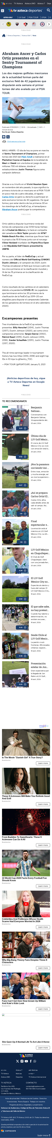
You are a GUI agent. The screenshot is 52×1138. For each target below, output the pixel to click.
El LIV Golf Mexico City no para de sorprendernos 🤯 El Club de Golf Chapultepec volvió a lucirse (39, 580)
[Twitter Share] (8, 136)
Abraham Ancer (9, 209)
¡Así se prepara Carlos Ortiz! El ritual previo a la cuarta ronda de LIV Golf (40, 494)
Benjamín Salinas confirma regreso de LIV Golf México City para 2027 (40, 409)
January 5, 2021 (37, 364)
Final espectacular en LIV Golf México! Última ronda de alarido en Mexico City (40, 523)
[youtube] (26, 1062)
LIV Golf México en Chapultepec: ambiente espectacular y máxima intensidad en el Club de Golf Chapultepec (40, 551)
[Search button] (48, 10)
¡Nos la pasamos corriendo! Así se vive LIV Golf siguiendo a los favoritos (40, 466)
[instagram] (22, 1062)
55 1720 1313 (30, 1089)
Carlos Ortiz (8, 197)
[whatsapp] (34, 1062)
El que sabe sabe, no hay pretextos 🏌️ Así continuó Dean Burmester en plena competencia (40, 608)
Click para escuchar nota (16, 141)
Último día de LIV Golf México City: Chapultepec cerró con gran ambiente (40, 437)
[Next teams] (49, 24)
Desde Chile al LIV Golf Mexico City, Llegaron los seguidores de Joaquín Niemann (40, 636)
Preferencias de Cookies (29, 1098)
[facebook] (30, 1062)
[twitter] (17, 1062)
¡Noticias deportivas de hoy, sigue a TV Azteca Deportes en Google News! (26, 382)
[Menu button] (2, 10)
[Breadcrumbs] (5, 35)
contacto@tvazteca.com (35, 1086)
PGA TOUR (27, 157)
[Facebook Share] (3, 136)
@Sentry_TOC (25, 359)
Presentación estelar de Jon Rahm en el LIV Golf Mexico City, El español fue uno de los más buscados (40, 665)
